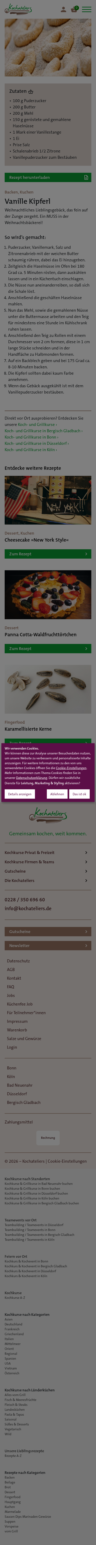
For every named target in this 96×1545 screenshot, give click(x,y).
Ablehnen (57, 794)
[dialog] (48, 772)
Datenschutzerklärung (31, 778)
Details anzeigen (19, 794)
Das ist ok (79, 794)
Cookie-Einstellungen (71, 768)
